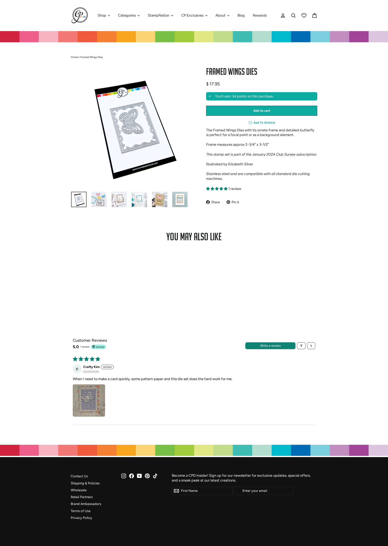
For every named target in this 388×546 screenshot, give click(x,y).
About (220, 15)
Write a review (270, 346)
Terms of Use (81, 511)
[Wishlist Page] (304, 15)
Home (74, 57)
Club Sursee (285, 154)
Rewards (260, 15)
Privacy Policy (81, 518)
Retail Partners (82, 497)
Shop (102, 15)
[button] (217, 189)
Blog (241, 15)
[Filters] (301, 345)
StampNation (159, 15)
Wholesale (78, 490)
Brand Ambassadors (86, 504)
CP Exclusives (192, 15)
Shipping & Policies (85, 483)
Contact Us (79, 476)
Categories (127, 15)
